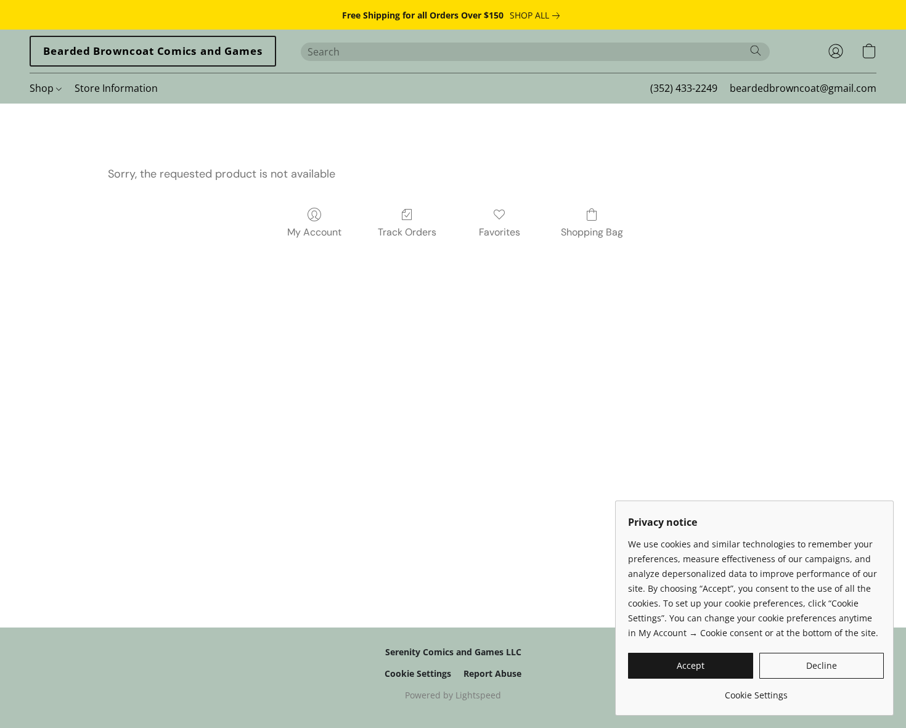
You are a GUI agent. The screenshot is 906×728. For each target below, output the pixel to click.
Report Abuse (492, 673)
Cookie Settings (418, 673)
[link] (537, 15)
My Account (314, 232)
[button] (153, 51)
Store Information (116, 88)
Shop (43, 88)
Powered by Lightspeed (453, 695)
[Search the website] (755, 50)
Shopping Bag (592, 232)
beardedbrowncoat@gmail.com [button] (803, 88)
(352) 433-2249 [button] (683, 88)
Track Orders (407, 232)
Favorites (499, 232)
